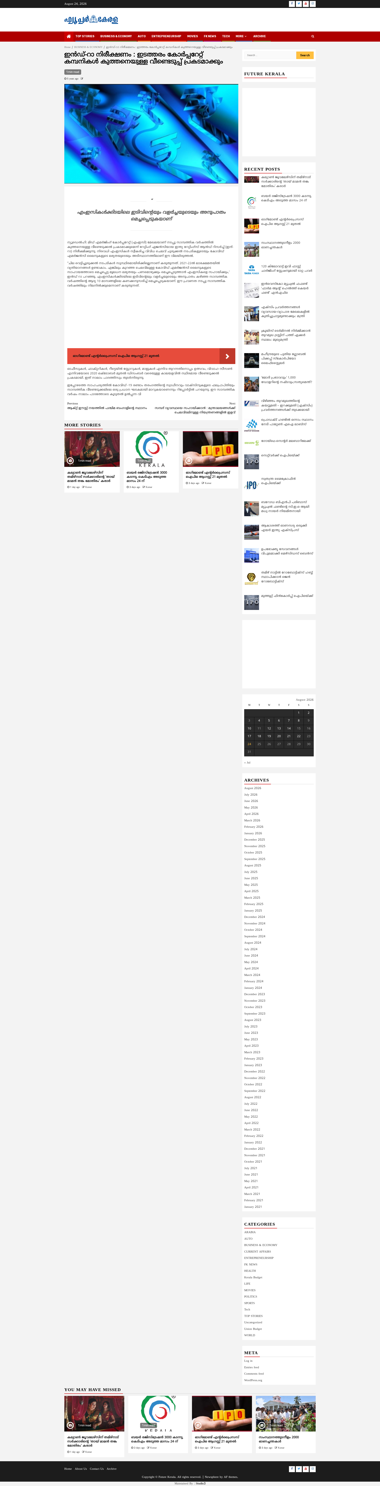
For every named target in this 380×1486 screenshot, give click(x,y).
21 (289, 736)
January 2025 (253, 911)
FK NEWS (210, 36)
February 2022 (253, 1136)
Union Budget (253, 1329)
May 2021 (251, 1181)
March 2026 (252, 821)
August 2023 (252, 1020)
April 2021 (251, 1188)
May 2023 (251, 1040)
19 (269, 736)
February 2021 (253, 1200)
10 (249, 729)
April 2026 (251, 814)
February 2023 (253, 1059)
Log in (248, 1361)
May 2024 (251, 962)
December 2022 (254, 1072)
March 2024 (252, 975)
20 (279, 736)
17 (249, 736)
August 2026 (252, 788)
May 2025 (251, 885)
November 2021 (254, 1155)
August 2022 (252, 1097)
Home (68, 1469)
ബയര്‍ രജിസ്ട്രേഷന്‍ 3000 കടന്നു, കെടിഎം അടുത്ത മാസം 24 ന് (147, 477)
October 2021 (253, 1162)
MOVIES (192, 36)
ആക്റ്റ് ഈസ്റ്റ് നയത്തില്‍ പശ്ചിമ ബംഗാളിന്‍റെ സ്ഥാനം (107, 406)
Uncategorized (253, 1322)
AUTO (142, 36)
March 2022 (252, 1130)
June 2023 (251, 1033)
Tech (247, 1310)
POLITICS (250, 1297)
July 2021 (250, 1168)
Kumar (88, 487)
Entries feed (251, 1367)
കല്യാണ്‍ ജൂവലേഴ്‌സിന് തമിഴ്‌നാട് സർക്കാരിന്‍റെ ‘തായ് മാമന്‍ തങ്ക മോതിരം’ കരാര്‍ (91, 477)
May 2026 (251, 808)
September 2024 (254, 936)
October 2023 (253, 1007)
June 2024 (251, 956)
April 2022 (251, 1123)
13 (279, 729)
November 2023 (254, 1001)
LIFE (247, 1284)
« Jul (247, 763)
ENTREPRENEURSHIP (166, 36)
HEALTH (250, 1271)
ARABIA (250, 1232)
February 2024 (253, 981)
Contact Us (97, 1469)
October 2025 (253, 853)
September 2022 (254, 1091)
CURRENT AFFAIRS (257, 1252)
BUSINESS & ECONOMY (116, 36)
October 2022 (253, 1085)
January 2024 (253, 988)
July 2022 (250, 1104)
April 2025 (251, 891)
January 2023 (253, 1065)
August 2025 (252, 866)
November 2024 (254, 924)
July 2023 (250, 1027)
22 (299, 736)
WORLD (249, 1335)
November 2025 (254, 846)
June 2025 (251, 878)
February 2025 (253, 904)
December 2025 (254, 840)
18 (259, 736)
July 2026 (250, 795)
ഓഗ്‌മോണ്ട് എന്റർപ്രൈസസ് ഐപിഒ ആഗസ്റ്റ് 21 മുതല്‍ (208, 475)
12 (269, 729)
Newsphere (212, 1477)
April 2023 (251, 1046)
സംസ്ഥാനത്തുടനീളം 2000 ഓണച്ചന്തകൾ (279, 1439)
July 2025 (250, 872)
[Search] (312, 36)
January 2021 (253, 1207)
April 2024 (251, 969)
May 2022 (251, 1117)
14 (289, 729)
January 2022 (253, 1143)
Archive (259, 36)
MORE (240, 36)
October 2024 (253, 930)
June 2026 (251, 801)
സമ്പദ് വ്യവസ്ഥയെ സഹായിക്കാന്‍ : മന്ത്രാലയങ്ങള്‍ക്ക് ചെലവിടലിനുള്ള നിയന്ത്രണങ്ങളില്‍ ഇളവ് (195, 408)
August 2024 (252, 943)
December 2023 (254, 994)
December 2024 (254, 917)
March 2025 (252, 898)
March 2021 (252, 1194)
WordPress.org (253, 1380)
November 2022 (254, 1078)
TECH (226, 36)
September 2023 (254, 1014)
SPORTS (249, 1303)
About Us (81, 1469)
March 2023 (252, 1052)
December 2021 (254, 1149)
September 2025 (254, 859)
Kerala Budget (253, 1278)
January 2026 (253, 833)
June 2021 (251, 1175)
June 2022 (251, 1110)
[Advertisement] (151, 319)
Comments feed (254, 1374)
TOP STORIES (84, 36)
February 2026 (253, 827)
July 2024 (250, 949)
